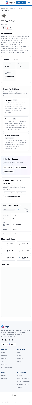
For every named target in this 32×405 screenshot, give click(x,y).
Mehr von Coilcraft (9, 193)
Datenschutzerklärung (23, 378)
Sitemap (19, 387)
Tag (2, 361)
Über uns (19, 375)
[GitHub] (2, 340)
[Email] (12, 340)
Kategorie (3, 358)
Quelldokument (19, 209)
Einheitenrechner (8, 171)
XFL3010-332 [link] (5, 10)
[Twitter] (6, 340)
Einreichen (20, 358)
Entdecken (4, 378)
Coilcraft (20, 8)
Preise (19, 355)
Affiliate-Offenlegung (23, 384)
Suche (3, 352)
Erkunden (3, 375)
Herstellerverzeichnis (6, 367)
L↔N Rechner (8, 167)
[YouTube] (9, 340)
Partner (19, 361)
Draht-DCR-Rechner (20, 167)
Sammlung (4, 355)
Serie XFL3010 (21, 193)
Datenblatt (13, 8)
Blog (18, 352)
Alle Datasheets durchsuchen (12, 196)
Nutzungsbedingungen (23, 381)
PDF (10, 28)
